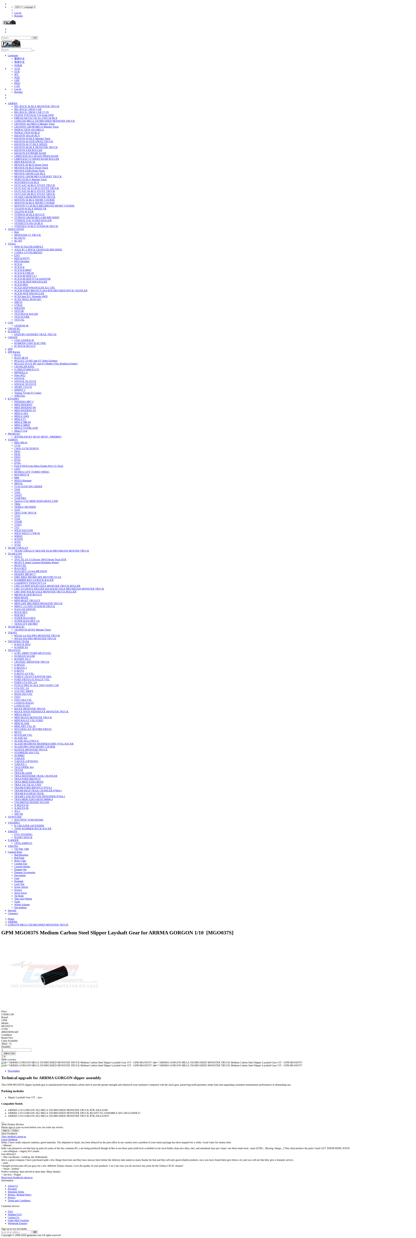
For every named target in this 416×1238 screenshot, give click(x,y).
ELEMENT (14, 331)
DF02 (17, 454)
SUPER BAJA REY (25, 618)
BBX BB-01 (20, 442)
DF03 (17, 457)
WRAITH (19, 308)
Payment (12, 1188)
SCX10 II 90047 (23, 270)
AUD (17, 68)
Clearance (13, 913)
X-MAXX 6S (21, 805)
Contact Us (13, 1217)
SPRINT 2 (19, 390)
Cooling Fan (20, 863)
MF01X (18, 483)
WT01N (18, 539)
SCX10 (18, 264)
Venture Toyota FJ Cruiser (27, 392)
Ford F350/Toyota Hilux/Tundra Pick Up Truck (38, 466)
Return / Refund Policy (20, 1194)
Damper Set (20, 869)
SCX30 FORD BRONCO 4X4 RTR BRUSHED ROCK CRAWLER (50, 290)
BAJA (17, 354)
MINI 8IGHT (21, 597)
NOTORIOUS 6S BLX (26, 182)
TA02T (18, 495)
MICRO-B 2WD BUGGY (28, 594)
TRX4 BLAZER (23, 773)
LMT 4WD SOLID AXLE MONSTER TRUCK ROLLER (45, 591)
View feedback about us (13, 1136)
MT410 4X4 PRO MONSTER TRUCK (35, 638)
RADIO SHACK (23, 837)
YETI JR (19, 311)
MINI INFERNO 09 (25, 407)
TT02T (18, 524)
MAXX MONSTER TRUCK (30, 708)
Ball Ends (19, 857)
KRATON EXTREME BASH (30, 153)
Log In (17, 13)
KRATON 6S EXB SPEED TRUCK (33, 141)
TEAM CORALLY (18, 547)
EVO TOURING (23, 834)
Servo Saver (20, 893)
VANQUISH (14, 816)
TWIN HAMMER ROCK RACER (32, 828)
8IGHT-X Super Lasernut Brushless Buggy (36, 562)
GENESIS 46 (21, 325)
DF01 (17, 451)
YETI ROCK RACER (26, 314)
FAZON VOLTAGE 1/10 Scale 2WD (34, 115)
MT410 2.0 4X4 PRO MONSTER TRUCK (37, 635)
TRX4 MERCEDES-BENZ (29, 781)
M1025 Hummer (23, 480)
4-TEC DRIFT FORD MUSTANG (32, 653)
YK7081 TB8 (21, 849)
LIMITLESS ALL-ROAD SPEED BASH (36, 156)
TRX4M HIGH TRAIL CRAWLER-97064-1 (38, 790)
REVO (18, 732)
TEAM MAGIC (16, 626)
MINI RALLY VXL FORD (28, 720)
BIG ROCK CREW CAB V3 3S (31, 112)
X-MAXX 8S (21, 808)
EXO (17, 255)
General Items (15, 852)
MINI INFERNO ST (25, 410)
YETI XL (19, 319)
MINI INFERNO (23, 404)
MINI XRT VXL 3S (24, 726)
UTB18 (18, 305)
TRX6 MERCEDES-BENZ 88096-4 (33, 799)
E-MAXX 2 (20, 667)
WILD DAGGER (23, 530)
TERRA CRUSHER (25, 507)
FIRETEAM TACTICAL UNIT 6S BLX (35, 118)
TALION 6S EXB (23, 211)
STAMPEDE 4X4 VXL (26, 752)
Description (14, 1071)
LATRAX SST (22, 705)
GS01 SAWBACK (24, 340)
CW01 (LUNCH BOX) (26, 448)
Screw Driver (21, 887)
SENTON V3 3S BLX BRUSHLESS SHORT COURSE (44, 205)
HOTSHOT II (21, 474)
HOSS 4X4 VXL (23, 694)
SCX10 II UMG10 (24, 273)
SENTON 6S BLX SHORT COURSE (34, 202)
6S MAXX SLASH (24, 656)
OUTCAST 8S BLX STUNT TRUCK (34, 194)
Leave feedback (9, 1139)
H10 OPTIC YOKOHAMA (29, 819)
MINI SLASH (21, 723)
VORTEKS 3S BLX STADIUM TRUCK (36, 226)
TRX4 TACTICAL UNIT (27, 784)
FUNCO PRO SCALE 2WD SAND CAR (36, 685)
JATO (17, 697)
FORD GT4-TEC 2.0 (25, 682)
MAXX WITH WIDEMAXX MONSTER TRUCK (41, 711)
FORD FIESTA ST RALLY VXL (32, 679)
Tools (17, 901)
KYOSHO (13, 398)
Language (13, 55)
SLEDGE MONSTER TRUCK (31, 749)
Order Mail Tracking (18, 1220)
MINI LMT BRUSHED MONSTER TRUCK (38, 603)
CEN (10, 322)
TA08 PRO (20, 498)
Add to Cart (9, 1053)
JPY (16, 74)
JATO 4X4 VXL (23, 700)
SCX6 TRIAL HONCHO (27, 299)
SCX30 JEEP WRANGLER (29, 293)
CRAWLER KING (24, 366)
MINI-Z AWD (21, 416)
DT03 (17, 460)
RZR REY (20, 615)
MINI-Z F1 (20, 419)
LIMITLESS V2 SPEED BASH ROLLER (36, 159)
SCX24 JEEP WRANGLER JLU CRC (34, 287)
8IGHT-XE (20, 565)
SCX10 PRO (21, 284)
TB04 (17, 504)
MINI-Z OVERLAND (26, 428)
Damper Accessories (24, 872)
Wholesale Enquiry (17, 1223)
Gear (16, 878)
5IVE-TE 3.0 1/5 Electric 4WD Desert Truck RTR (40, 559)
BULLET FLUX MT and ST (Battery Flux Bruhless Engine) (46, 363)
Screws (18, 890)
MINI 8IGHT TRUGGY (27, 600)
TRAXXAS (14, 650)
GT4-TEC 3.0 (21, 688)
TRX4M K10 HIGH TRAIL (29, 793)
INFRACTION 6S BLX (27, 132)
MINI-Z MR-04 (22, 422)
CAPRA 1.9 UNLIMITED (28, 252)
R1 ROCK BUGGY (25, 346)
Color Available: (10, 1040)
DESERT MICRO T (25, 574)
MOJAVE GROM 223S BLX (29, 173)
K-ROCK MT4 (22, 644)
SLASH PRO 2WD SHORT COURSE (34, 746)
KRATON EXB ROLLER (28, 150)
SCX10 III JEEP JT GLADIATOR (32, 278)
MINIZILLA (21, 372)
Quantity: (6, 1046)
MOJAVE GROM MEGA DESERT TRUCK (38, 176)
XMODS (12, 831)
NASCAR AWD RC (25, 609)
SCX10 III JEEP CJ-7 (25, 276)
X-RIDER (13, 840)
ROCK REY (21, 612)
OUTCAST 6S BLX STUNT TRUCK (34, 191)
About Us (13, 1186)
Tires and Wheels (23, 898)
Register (18, 15)
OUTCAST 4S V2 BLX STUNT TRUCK (36, 188)
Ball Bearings (21, 854)
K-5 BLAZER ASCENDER (29, 825)
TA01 (17, 489)
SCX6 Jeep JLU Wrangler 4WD (31, 296)
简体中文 (19, 62)
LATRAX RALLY (24, 702)
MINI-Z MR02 (22, 425)
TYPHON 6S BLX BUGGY (29, 214)
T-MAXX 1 (20, 764)
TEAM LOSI (15, 553)
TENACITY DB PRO (26, 623)
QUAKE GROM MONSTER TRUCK (34, 197)
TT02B (18, 521)
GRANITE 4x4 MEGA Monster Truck (34, 123)
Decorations (20, 907)
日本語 (18, 65)
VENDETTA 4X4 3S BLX (28, 223)
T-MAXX (19, 758)
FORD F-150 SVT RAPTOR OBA (33, 676)
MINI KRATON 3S (24, 161)
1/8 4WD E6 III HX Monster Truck (32, 629)
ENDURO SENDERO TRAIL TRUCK (35, 334)
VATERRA (14, 822)
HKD (17, 83)
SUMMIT (19, 755)
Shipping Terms (16, 1191)
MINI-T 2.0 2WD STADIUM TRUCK (34, 606)
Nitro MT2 (20, 375)
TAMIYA (13, 439)
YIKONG (13, 846)
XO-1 (17, 811)
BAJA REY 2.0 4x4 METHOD (30, 571)
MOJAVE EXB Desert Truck (29, 170)
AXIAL (12, 243)
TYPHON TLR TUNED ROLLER (33, 220)
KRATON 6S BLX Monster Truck (32, 138)
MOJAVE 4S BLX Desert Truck (31, 164)
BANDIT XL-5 (22, 659)
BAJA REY (20, 568)
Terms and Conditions (19, 1200)
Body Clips (20, 860)
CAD (17, 86)
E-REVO (19, 670)
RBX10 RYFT (22, 258)
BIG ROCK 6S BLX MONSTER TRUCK (36, 106)
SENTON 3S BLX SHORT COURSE (34, 200)
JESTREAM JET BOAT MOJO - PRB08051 (38, 436)
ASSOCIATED (16, 229)
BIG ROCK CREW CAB (27, 109)
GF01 (17, 469)
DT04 (17, 463)
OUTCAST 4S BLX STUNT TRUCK (34, 185)
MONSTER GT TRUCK (27, 235)
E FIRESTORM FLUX (26, 369)
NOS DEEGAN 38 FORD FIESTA (33, 729)
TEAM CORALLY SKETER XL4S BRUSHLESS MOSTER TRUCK (51, 550)
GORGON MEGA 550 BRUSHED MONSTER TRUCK (44, 121)
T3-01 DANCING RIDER (28, 486)
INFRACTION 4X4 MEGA (29, 129)
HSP (10, 349)
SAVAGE (19, 378)
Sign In (6, 1130)
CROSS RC (14, 328)
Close (15, 1130)
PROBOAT (14, 433)
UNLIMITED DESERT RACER (31, 802)
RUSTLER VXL (23, 735)
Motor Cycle (20, 431)
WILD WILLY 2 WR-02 (27, 533)
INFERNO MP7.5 (23, 401)
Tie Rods (19, 895)
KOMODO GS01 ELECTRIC (30, 343)
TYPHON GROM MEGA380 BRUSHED (36, 217)
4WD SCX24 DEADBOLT (28, 246)
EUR (17, 71)
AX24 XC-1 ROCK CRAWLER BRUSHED (38, 249)
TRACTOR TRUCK (25, 512)
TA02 (17, 492)
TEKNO (12, 632)
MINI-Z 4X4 (21, 413)
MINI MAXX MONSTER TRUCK (33, 717)
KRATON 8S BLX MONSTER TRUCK (36, 147)
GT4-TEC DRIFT (23, 691)
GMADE (13, 337)
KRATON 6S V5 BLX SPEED (30, 144)
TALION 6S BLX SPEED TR (30, 208)
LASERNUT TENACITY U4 (30, 583)
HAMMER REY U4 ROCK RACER (34, 580)
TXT (17, 527)
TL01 (17, 509)
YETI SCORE (22, 316)
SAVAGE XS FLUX (25, 384)
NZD (17, 77)
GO (35, 38)
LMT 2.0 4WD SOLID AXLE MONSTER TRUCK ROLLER (47, 585)
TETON (18, 770)
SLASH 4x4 (20, 738)
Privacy (12, 1197)
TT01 (17, 515)
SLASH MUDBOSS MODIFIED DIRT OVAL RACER (44, 743)
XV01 (17, 542)
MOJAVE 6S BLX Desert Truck (31, 167)
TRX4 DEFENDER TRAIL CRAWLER (35, 776)
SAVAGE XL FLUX (25, 381)
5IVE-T (18, 556)
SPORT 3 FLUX (23, 387)
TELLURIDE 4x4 (23, 767)
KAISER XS (21, 647)
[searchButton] (33, 50)
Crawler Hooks (22, 866)
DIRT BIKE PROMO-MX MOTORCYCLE (37, 577)
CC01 (17, 445)
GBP (17, 80)
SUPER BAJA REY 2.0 (26, 621)
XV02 (17, 545)
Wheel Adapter (22, 904)
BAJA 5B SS (21, 357)
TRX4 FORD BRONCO (27, 778)
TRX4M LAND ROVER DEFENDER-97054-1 (39, 796)
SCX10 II (19, 267)
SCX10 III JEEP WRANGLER (30, 281)
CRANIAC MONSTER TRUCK (31, 662)
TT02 (17, 518)
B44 (16, 232)
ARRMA (13, 103)
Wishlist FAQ (15, 1214)
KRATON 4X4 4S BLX (27, 135)
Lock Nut (19, 884)
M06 (16, 477)
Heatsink (18, 881)
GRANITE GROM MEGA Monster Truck (36, 126)
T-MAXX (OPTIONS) (26, 761)
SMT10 (18, 302)
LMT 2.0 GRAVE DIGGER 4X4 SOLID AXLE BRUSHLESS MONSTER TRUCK (59, 588)
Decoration (20, 875)
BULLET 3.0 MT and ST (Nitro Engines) (36, 360)
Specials (12, 910)
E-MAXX (19, 664)
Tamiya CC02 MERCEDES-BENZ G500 (36, 501)
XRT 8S (18, 814)
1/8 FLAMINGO (23, 843)
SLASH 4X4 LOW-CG (26, 740)
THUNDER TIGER (18, 641)
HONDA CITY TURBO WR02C (32, 471)
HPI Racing (14, 352)
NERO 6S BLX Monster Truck (30, 179)
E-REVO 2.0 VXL (24, 673)
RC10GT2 (19, 238)
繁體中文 (19, 58)
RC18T (18, 240)
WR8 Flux (19, 395)
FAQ (10, 1211)
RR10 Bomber (21, 261)
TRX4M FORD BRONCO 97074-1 (33, 787)
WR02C (18, 536)
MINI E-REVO (22, 714)
